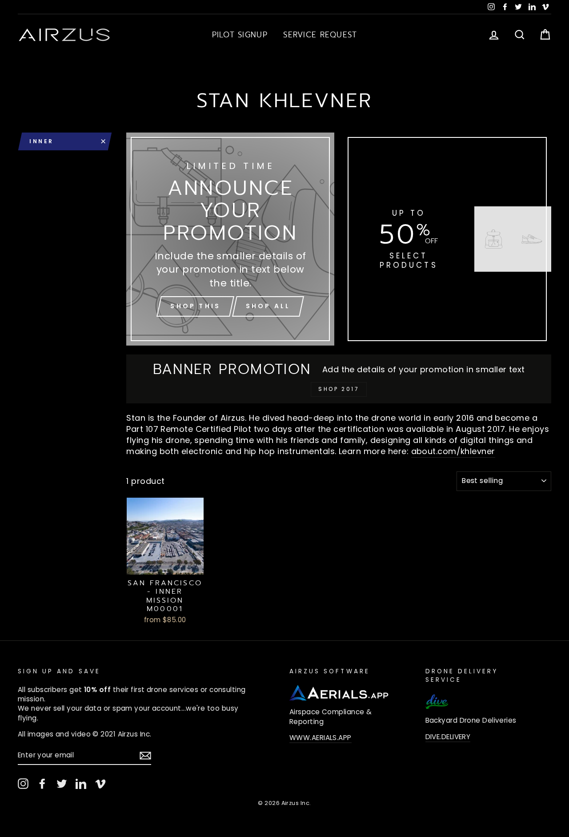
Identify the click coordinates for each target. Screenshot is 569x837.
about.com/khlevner (453, 451)
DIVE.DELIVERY (448, 736)
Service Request (320, 34)
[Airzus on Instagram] (23, 783)
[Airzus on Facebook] (42, 783)
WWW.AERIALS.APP (320, 737)
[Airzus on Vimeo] (100, 783)
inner (41, 141)
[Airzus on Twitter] (61, 783)
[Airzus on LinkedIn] (81, 783)
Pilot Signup (240, 34)
